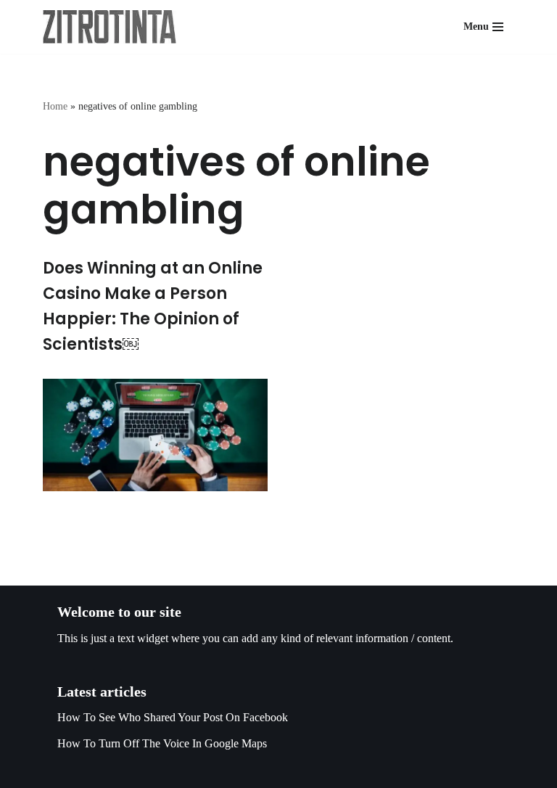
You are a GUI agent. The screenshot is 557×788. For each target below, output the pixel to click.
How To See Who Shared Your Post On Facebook (172, 717)
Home (55, 106)
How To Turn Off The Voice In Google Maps (162, 743)
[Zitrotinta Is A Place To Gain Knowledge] (113, 27)
